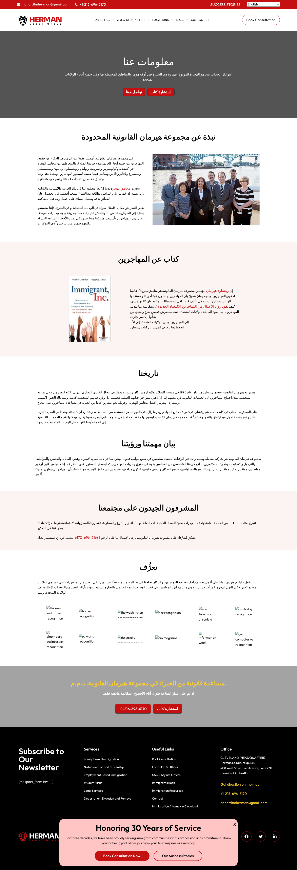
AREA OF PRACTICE (131, 19)
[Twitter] (261, 836)
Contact (157, 798)
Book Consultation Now (122, 855)
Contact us (200, 19)
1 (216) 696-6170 (87, 537)
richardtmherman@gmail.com (46, 4)
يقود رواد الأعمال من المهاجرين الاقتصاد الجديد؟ (193, 306)
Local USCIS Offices (165, 767)
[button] (134, 92)
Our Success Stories (178, 855)
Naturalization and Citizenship (104, 767)
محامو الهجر (122, 188)
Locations (160, 19)
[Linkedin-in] (275, 836)
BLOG (180, 19)
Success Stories (225, 4)
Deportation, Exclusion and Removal (108, 798)
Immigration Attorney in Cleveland (175, 806)
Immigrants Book (163, 783)
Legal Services (93, 790)
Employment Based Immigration (105, 775)
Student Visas (93, 783)
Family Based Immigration (101, 759)
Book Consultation (164, 759)
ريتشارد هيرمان (217, 290)
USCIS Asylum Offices (166, 775)
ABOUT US (102, 19)
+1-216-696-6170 (93, 4)
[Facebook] (246, 836)
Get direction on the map (239, 784)
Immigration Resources (167, 790)
